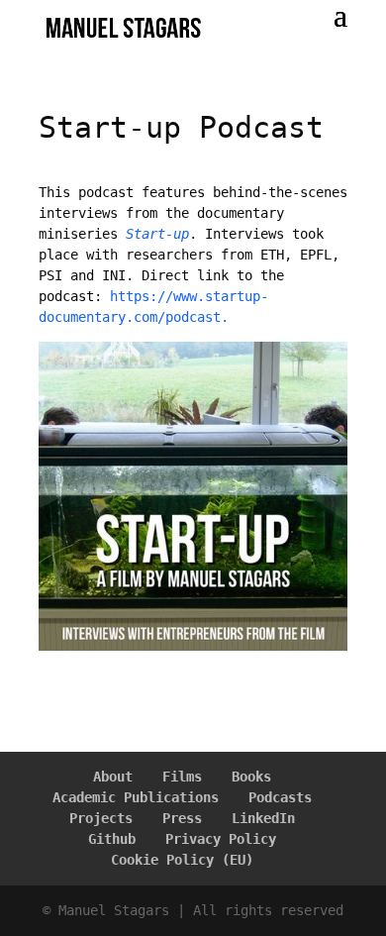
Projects (101, 818)
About (113, 776)
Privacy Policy (220, 839)
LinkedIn (263, 818)
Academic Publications (135, 797)
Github (112, 839)
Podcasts (280, 797)
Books (251, 776)
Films (182, 776)
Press (182, 818)
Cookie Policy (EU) (182, 860)
